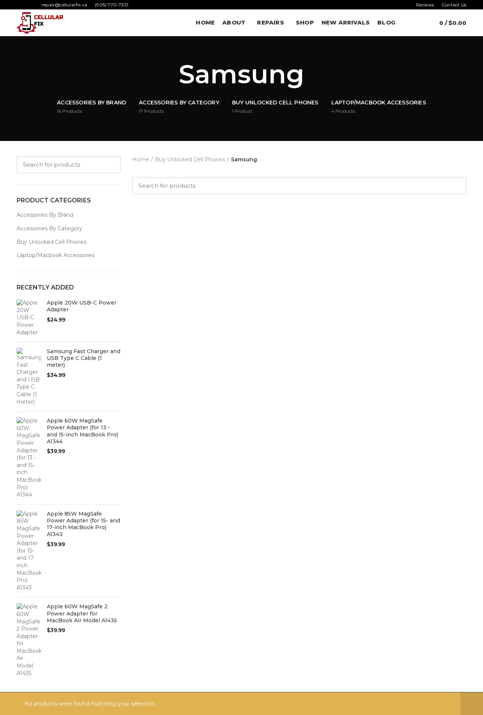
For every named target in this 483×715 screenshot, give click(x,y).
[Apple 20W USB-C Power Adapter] (29, 317)
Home (140, 159)
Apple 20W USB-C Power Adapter (82, 306)
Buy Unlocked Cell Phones (51, 242)
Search (110, 164)
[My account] (405, 22)
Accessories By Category (49, 228)
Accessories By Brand (45, 214)
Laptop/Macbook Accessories (55, 255)
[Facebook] (21, 5)
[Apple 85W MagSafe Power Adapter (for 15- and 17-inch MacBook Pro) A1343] (29, 551)
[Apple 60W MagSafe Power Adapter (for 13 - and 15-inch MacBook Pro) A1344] (29, 458)
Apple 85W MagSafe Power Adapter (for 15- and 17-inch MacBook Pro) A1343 (83, 524)
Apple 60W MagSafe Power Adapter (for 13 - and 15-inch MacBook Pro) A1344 (82, 431)
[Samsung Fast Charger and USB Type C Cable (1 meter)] (29, 377)
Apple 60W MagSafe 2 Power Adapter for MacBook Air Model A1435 (82, 613)
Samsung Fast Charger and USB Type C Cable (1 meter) (83, 358)
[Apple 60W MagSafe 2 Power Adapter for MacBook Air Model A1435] (29, 640)
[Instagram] (29, 5)
